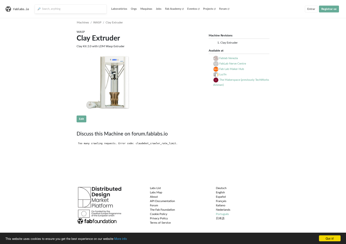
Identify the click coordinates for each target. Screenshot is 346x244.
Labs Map (156, 192)
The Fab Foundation (162, 209)
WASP (97, 22)
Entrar (311, 9)
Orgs (134, 9)
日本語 (220, 218)
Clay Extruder (114, 22)
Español (221, 196)
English (220, 192)
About (154, 196)
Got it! (330, 238)
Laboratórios (119, 9)
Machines (83, 22)
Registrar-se (329, 9)
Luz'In (223, 74)
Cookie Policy (158, 214)
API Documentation (162, 201)
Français (221, 201)
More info (120, 238)
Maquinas (146, 9)
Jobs (158, 9)
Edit (81, 118)
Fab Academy (173, 9)
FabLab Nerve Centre (232, 63)
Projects (208, 9)
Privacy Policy (159, 218)
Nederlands (223, 209)
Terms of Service (160, 222)
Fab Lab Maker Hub (231, 69)
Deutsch (221, 188)
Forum (223, 9)
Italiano (220, 205)
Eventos (192, 9)
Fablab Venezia (228, 58)
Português (222, 214)
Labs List (155, 188)
